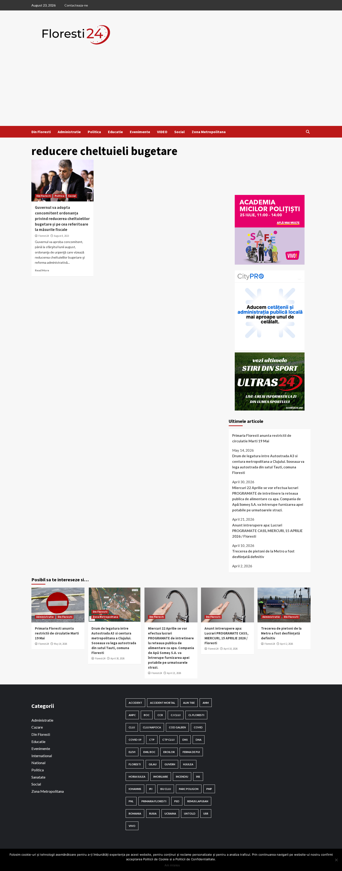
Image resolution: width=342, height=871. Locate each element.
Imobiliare (160, 776)
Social (179, 131)
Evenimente (140, 131)
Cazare (37, 727)
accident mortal (162, 702)
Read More (42, 270)
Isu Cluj (165, 788)
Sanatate (38, 777)
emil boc (149, 751)
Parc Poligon (188, 788)
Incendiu (182, 776)
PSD (176, 801)
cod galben (177, 727)
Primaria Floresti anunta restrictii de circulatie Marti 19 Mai (261, 438)
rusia (153, 813)
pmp (209, 788)
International (41, 755)
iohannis (135, 788)
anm (206, 702)
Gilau (153, 764)
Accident (135, 702)
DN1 (185, 739)
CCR (160, 715)
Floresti (135, 764)
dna (198, 739)
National (38, 762)
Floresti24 (43, 235)
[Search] (308, 131)
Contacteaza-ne (76, 5)
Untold (189, 813)
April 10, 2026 (231, 648)
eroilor (169, 751)
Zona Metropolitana (209, 131)
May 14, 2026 (60, 643)
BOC (147, 715)
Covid (198, 727)
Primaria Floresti (153, 801)
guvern (169, 764)
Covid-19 (135, 739)
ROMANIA (135, 813)
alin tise (189, 702)
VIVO (132, 825)
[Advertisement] (171, 91)
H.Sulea (188, 764)
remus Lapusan (197, 801)
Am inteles (172, 865)
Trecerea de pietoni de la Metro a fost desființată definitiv (263, 554)
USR (205, 813)
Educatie (115, 131)
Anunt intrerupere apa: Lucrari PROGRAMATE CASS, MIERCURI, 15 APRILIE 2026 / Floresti (267, 530)
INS (198, 776)
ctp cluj (168, 739)
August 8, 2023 (61, 235)
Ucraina (170, 813)
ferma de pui (191, 751)
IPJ (150, 788)
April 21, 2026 (174, 673)
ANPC (132, 715)
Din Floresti (41, 131)
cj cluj (176, 715)
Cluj (132, 727)
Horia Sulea (137, 776)
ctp (151, 739)
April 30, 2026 (117, 658)
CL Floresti (196, 715)
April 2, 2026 (286, 643)
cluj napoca (152, 727)
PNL (131, 801)
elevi (132, 751)
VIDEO (162, 131)
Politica (94, 131)
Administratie (69, 131)
